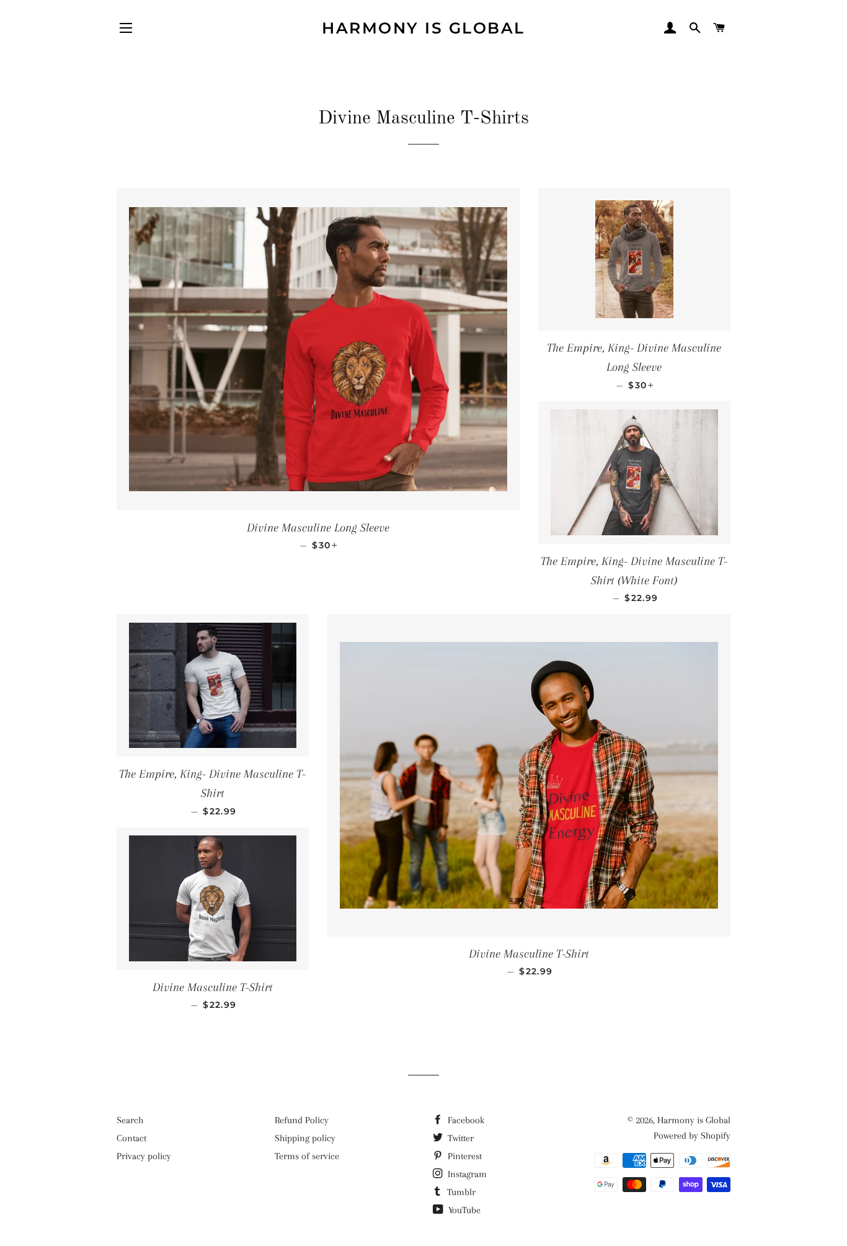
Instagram (466, 1174)
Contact (131, 1138)
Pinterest (463, 1156)
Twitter (459, 1138)
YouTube (463, 1210)
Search (130, 1120)
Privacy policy (144, 1156)
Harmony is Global (423, 28)
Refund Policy (302, 1120)
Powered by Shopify (692, 1135)
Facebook (464, 1120)
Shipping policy (305, 1138)
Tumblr (460, 1192)
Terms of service (307, 1156)
